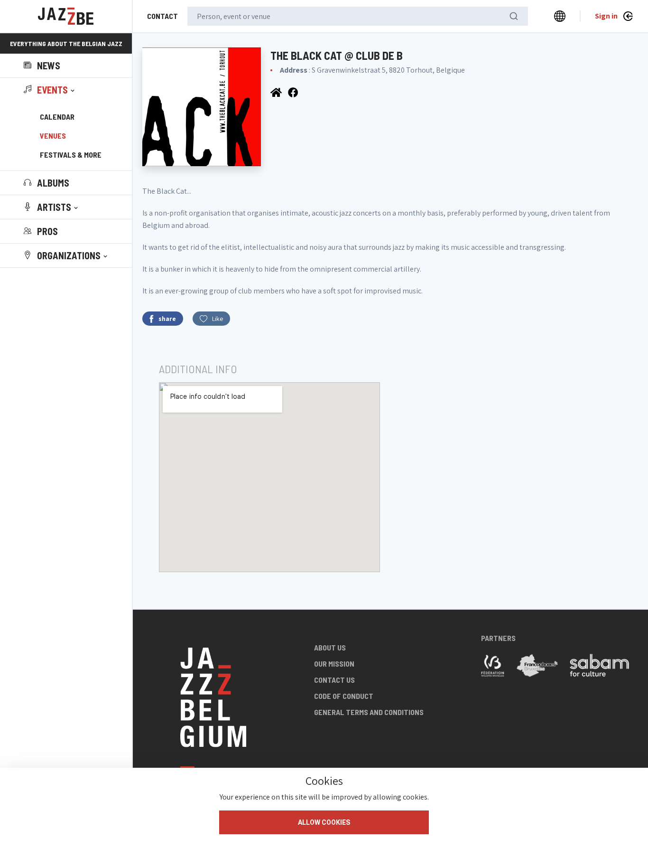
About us (330, 647)
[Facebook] (293, 92)
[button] (50, 90)
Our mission (334, 663)
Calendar (57, 116)
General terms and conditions (369, 711)
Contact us (334, 679)
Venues (53, 135)
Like (217, 318)
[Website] (276, 92)
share (167, 318)
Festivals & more (71, 154)
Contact (162, 15)
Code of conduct (343, 695)
